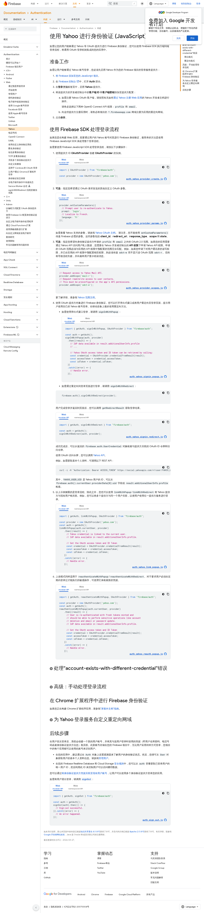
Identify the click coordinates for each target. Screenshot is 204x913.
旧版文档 (155, 882)
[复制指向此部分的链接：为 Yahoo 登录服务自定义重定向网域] (135, 720)
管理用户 (103, 758)
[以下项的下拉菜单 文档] (80, 3)
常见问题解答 (157, 877)
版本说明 (155, 872)
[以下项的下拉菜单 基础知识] (25, 19)
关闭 (178, 38)
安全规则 (119, 763)
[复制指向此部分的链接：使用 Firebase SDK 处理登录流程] (122, 130)
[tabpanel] (113, 174)
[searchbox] (20, 29)
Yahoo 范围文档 (86, 297)
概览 (6, 19)
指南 (46, 858)
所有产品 (150, 894)
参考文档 (75, 19)
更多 (89, 3)
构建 (33, 3)
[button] (17, 47)
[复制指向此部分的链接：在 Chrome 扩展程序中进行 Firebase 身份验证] (151, 701)
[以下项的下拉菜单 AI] (37, 19)
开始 (192, 38)
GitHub (47, 877)
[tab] (64, 161)
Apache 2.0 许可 (137, 831)
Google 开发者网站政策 (54, 834)
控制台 (67, 81)
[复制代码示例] (168, 167)
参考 (46, 863)
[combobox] (122, 3)
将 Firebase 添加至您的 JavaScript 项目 (77, 75)
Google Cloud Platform (129, 894)
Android (81, 894)
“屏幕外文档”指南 (109, 708)
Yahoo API (99, 455)
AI (32, 19)
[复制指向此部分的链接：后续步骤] (72, 734)
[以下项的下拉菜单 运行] (52, 3)
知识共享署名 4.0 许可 (90, 831)
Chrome (95, 894)
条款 (46, 907)
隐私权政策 (56, 907)
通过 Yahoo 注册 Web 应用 (127, 97)
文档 (75, 3)
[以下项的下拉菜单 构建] (38, 3)
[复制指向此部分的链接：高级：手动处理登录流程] (109, 687)
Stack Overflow (158, 863)
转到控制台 (186, 3)
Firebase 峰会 (103, 863)
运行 (47, 3)
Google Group (157, 868)
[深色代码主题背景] (163, 167)
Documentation (15, 13)
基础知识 (17, 19)
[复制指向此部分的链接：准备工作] (72, 62)
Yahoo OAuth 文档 (105, 232)
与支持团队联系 (158, 858)
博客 (174, 3)
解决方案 (63, 3)
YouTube (101, 872)
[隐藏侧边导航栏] (36, 908)
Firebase (53, 28)
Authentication (40, 13)
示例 (87, 19)
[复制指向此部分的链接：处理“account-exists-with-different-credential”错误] (53, 674)
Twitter (100, 868)
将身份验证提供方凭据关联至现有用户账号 (84, 773)
